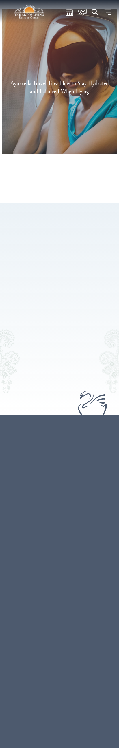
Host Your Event (60, 598)
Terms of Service (59, 676)
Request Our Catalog (59, 633)
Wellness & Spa (59, 587)
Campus (59, 610)
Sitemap (59, 688)
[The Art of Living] (59, 464)
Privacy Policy (59, 710)
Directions (76, 527)
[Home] (30, 11)
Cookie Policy (59, 722)
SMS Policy (59, 699)
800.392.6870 (46, 527)
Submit (36, 348)
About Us (59, 621)
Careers (59, 664)
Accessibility (60, 733)
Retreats (60, 576)
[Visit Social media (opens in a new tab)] (46, 554)
